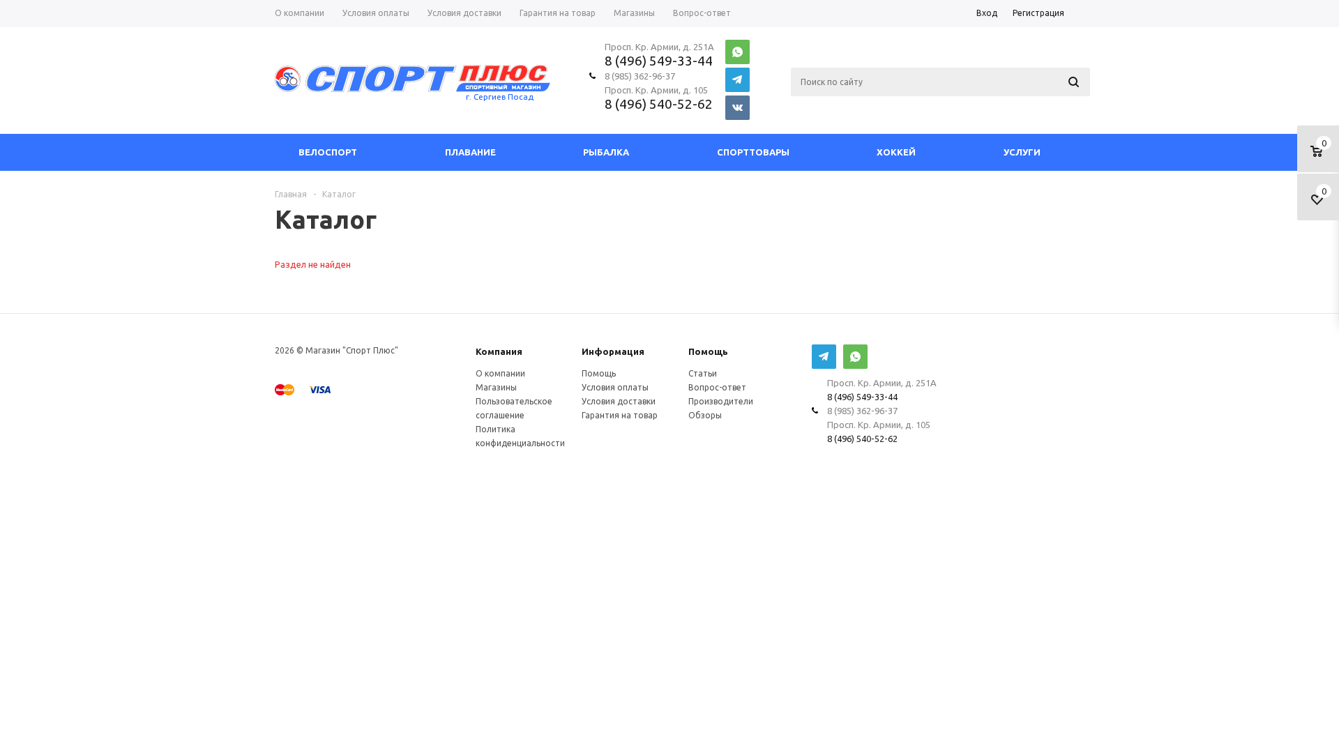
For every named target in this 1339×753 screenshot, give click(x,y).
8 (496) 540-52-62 (659, 104)
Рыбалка (606, 152)
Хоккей (896, 152)
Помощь (708, 351)
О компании (500, 373)
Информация (613, 351)
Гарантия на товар (620, 415)
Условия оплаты (615, 387)
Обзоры (705, 415)
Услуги (1022, 152)
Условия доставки (619, 401)
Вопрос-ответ (717, 387)
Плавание (470, 152)
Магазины (496, 387)
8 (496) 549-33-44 (659, 60)
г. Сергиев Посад (500, 96)
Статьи (702, 373)
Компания (499, 351)
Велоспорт (327, 152)
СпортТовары (753, 152)
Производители (720, 401)
